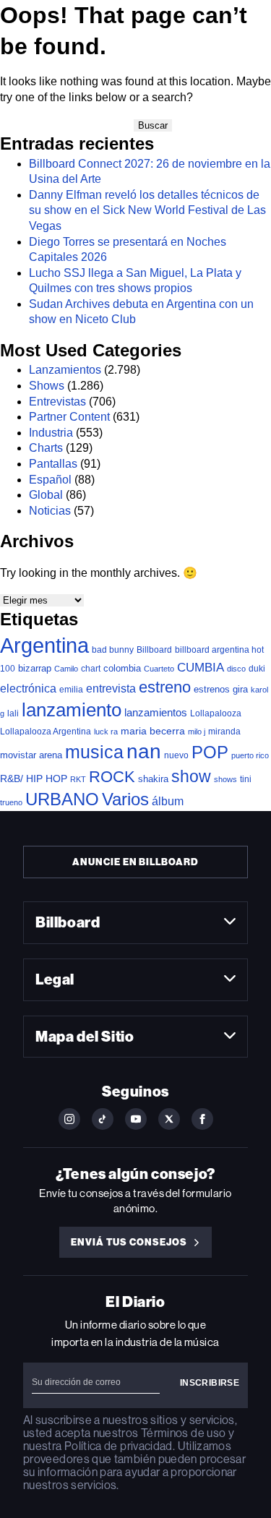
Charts (46, 448)
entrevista (111, 688)
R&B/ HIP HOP (33, 778)
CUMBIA (200, 667)
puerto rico (250, 755)
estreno (165, 687)
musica (94, 752)
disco (236, 668)
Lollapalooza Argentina (45, 731)
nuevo (176, 755)
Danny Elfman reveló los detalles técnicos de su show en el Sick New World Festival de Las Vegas (147, 210)
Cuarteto (159, 668)
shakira (153, 778)
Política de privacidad (118, 1446)
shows (225, 779)
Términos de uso (183, 1433)
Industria (51, 432)
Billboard (154, 649)
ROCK (112, 777)
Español (50, 479)
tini (245, 779)
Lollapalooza (215, 713)
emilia (71, 690)
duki (257, 669)
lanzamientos (155, 712)
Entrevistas (57, 401)
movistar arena (31, 755)
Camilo (66, 668)
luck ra (106, 731)
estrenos (212, 689)
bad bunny (113, 650)
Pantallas (53, 464)
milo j (196, 731)
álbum (168, 801)
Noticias (50, 511)
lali (13, 713)
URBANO (62, 799)
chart (90, 668)
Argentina (44, 645)
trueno (11, 802)
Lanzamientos (65, 370)
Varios (125, 799)
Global (46, 495)
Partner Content (69, 417)
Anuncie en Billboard (135, 862)
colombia (122, 668)
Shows (46, 386)
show (191, 776)
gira (240, 689)
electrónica (28, 688)
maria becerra (153, 731)
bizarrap (34, 668)
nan (143, 751)
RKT (78, 779)
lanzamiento (71, 710)
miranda (224, 731)
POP (210, 752)
